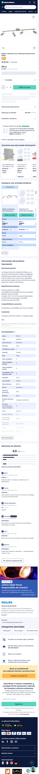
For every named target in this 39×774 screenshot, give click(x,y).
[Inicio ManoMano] (14, 2)
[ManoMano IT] (7, 762)
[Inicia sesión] (30, 2)
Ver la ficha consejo (28, 595)
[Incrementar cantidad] (10, 87)
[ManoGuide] (33, 769)
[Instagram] (11, 741)
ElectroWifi (11, 139)
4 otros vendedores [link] (20, 139)
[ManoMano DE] (16, 762)
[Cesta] (34, 2)
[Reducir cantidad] (3, 87)
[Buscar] (6, 7)
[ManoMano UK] (11, 762)
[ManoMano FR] (2, 762)
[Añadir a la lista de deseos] (34, 48)
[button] (19, 130)
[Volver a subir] (32, 763)
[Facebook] (7, 741)
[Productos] (2, 7)
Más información (25, 714)
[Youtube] (16, 741)
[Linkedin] (2, 741)
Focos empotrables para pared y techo (13, 622)
